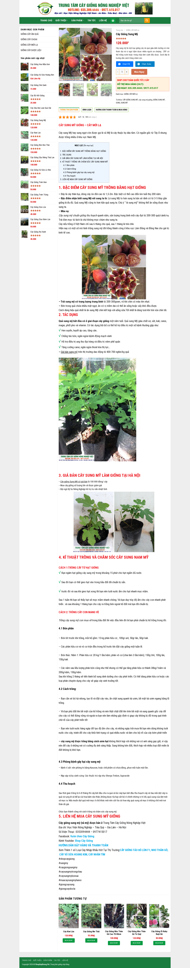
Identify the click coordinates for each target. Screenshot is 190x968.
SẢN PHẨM (76, 20)
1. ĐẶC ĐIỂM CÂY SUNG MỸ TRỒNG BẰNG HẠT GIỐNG (83, 151)
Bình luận (87, 110)
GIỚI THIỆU (60, 20)
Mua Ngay (139, 71)
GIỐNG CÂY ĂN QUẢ (30, 34)
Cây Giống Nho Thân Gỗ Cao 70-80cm (114, 932)
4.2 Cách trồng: (69, 169)
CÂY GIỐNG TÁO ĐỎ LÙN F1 (135, 850)
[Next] (107, 54)
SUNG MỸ (124, 103)
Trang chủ (119, 30)
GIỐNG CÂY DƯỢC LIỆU (31, 50)
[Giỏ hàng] (113, 20)
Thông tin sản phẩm (69, 110)
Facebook (64, 836)
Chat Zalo (146, 64)
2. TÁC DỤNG (65, 154)
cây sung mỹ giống (145, 100)
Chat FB (126, 64)
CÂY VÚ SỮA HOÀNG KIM (73, 854)
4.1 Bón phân (69, 165)
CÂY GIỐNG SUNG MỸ (130, 100)
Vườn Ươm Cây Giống (82, 836)
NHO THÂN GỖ (159, 850)
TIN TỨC (92, 20)
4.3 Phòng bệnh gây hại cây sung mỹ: (79, 172)
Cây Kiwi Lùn (68, 931)
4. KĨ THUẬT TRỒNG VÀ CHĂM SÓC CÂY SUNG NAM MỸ (84, 161)
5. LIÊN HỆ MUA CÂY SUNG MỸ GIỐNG (76, 179)
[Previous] (63, 54)
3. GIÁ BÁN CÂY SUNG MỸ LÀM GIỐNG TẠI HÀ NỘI (81, 158)
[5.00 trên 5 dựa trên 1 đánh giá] (142, 38)
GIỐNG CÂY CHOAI (29, 39)
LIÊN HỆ (103, 20)
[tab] (69, 110)
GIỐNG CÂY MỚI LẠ (29, 44)
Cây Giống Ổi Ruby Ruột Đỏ (159, 932)
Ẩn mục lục (88, 145)
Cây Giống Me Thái (91, 931)
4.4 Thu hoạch (69, 176)
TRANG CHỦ (46, 20)
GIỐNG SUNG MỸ (159, 100)
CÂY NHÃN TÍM (96, 854)
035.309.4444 (135, 88)
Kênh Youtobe (66, 840)
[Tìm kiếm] (146, 20)
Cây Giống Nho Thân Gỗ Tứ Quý (137, 932)
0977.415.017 (151, 88)
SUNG (118, 103)
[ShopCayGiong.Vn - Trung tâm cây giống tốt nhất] (95, 8)
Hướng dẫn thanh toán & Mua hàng (111, 110)
